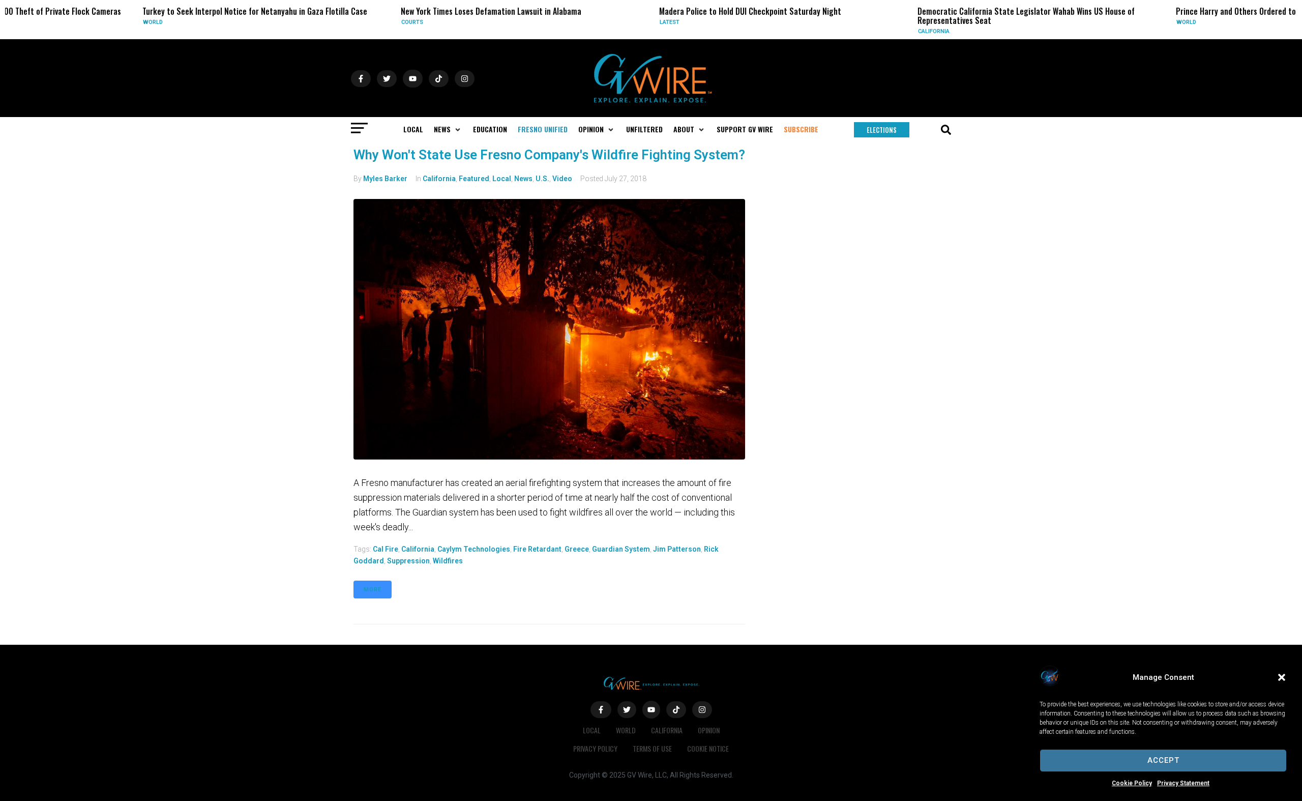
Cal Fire (385, 549)
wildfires (448, 561)
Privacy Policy (595, 748)
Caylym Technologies (473, 549)
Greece (577, 549)
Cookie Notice (708, 748)
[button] (1282, 677)
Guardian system (621, 549)
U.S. (542, 179)
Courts (347, 22)
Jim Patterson (677, 549)
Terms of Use (652, 748)
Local (501, 179)
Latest (604, 22)
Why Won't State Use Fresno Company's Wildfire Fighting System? (549, 154)
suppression (408, 561)
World (87, 22)
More (372, 589)
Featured (474, 179)
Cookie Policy (1132, 783)
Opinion (709, 730)
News (523, 179)
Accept (1163, 760)
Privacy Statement (1183, 783)
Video (562, 179)
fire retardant (537, 549)
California (868, 31)
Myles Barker (385, 179)
